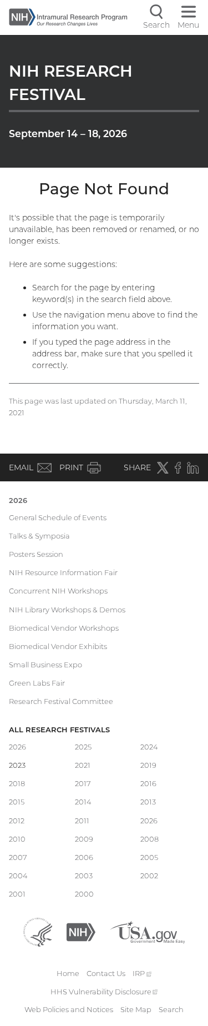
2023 (17, 765)
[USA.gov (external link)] (147, 931)
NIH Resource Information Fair (63, 572)
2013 (148, 801)
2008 (149, 838)
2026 (18, 500)
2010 (17, 838)
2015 (16, 801)
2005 (149, 857)
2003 (84, 875)
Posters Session (36, 554)
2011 (82, 820)
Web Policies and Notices (68, 1009)
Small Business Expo (45, 664)
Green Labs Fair (37, 682)
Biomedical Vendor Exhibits (58, 646)
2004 (18, 875)
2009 (84, 838)
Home (68, 973)
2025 (83, 746)
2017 (83, 783)
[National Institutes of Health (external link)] (81, 931)
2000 (84, 893)
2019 (148, 765)
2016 (148, 783)
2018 (17, 783)
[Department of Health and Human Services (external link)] (37, 931)
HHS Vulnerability (104, 991)
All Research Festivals (59, 729)
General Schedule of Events (57, 517)
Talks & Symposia (39, 535)
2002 (149, 875)
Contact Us (106, 973)
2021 (82, 765)
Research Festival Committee (61, 701)
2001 (17, 893)
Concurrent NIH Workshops (58, 590)
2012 (16, 820)
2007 (18, 857)
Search (171, 1009)
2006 (84, 857)
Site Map (135, 1009)
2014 (83, 801)
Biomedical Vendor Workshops (64, 627)
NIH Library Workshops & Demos (67, 609)
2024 (149, 746)
